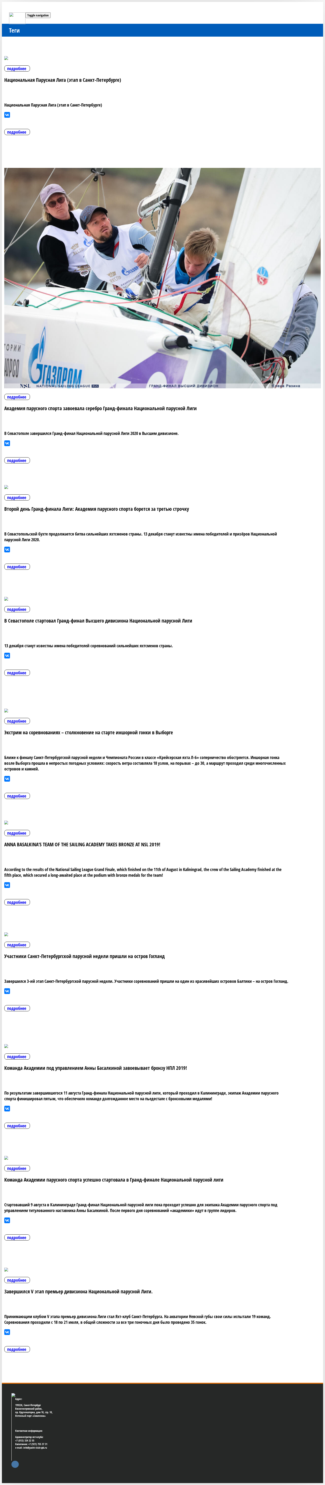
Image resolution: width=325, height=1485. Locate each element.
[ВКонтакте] (7, 115)
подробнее (16, 68)
